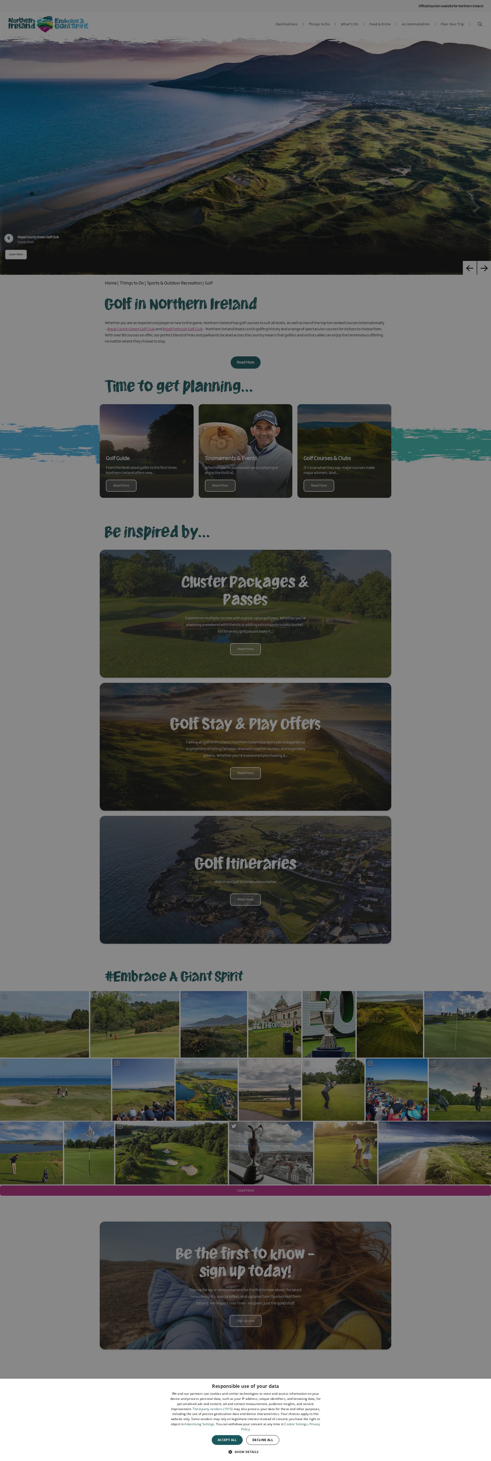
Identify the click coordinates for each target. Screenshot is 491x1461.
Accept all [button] (227, 1440)
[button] (245, 1452)
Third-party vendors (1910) (213, 1409)
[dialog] (245, 1420)
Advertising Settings (199, 1424)
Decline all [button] (262, 1440)
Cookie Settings (296, 1424)
